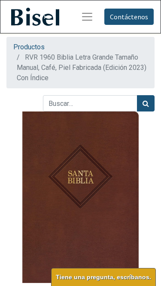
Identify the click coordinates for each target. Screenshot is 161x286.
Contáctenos (129, 16)
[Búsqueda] (146, 103)
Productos (29, 47)
